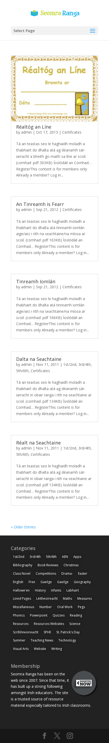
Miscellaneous (23, 607)
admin (26, 132)
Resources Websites (49, 623)
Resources (21, 623)
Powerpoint (38, 615)
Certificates (71, 132)
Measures (84, 598)
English (18, 582)
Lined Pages (22, 598)
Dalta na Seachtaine (38, 359)
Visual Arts (21, 648)
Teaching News (42, 640)
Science (74, 623)
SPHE (47, 632)
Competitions (46, 573)
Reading (76, 615)
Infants (56, 590)
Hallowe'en (21, 590)
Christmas (71, 565)
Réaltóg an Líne (33, 127)
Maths (67, 598)
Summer (19, 640)
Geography (82, 582)
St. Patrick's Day (68, 632)
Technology (67, 640)
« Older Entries (23, 526)
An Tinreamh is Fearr (40, 204)
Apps (77, 556)
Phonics (19, 615)
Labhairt (72, 590)
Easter (82, 573)
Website (40, 648)
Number (45, 607)
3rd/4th (84, 364)
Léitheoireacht (47, 598)
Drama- (67, 573)
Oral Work (64, 607)
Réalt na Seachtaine (38, 442)
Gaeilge (46, 582)
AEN (65, 556)
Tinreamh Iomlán (35, 281)
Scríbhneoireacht (25, 632)
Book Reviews (48, 565)
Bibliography (22, 565)
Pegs (81, 607)
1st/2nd (69, 364)
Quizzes (59, 615)
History (40, 590)
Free (32, 582)
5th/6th (22, 370)
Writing (56, 648)
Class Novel (21, 573)
